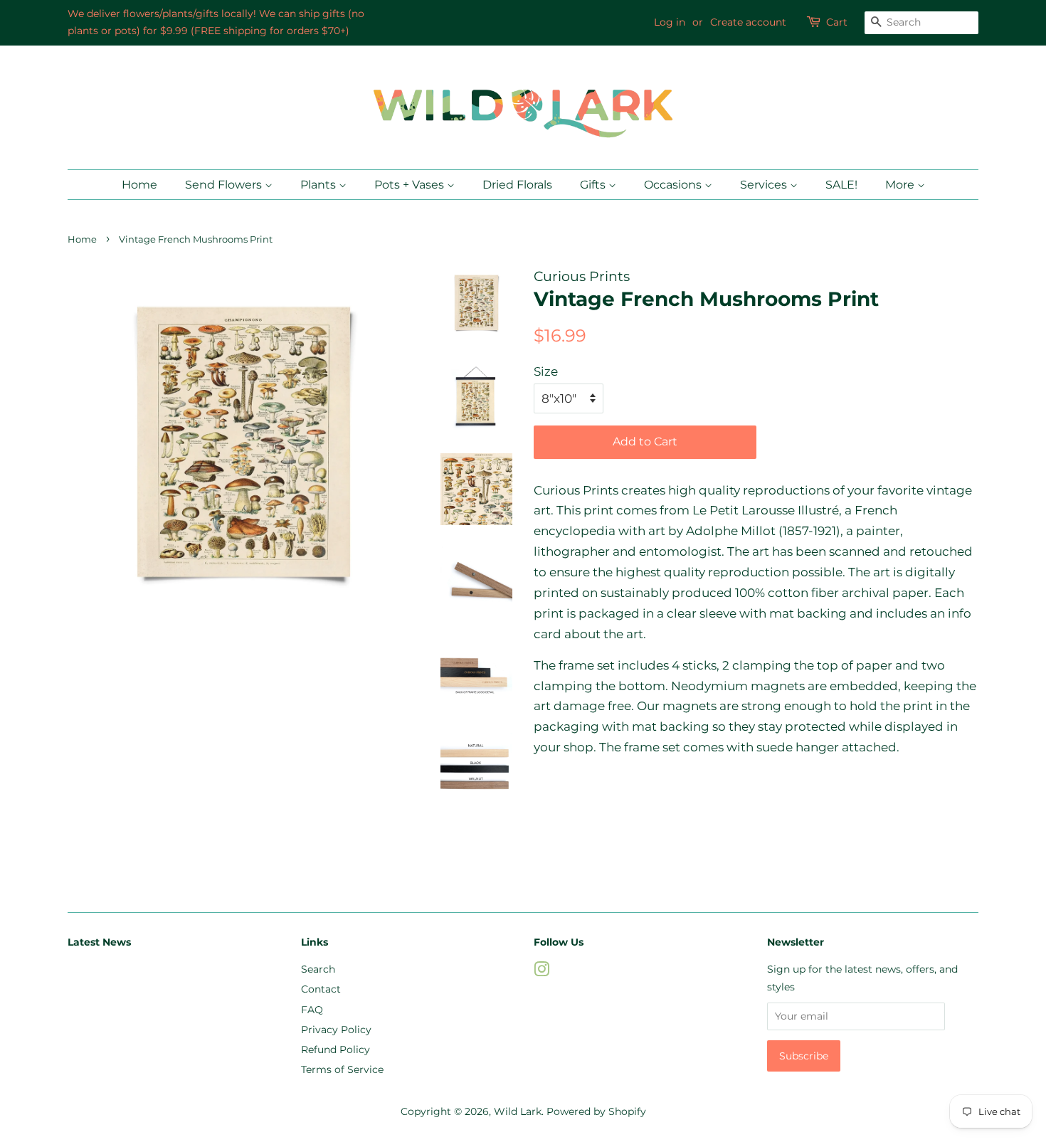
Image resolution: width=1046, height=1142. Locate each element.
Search (318, 969)
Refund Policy (335, 1049)
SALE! (841, 184)
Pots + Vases (410, 184)
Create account (748, 22)
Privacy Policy (336, 1029)
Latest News (99, 942)
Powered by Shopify (596, 1111)
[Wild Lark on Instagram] (541, 972)
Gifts (594, 184)
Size (546, 371)
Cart (836, 22)
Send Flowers (225, 184)
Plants (319, 184)
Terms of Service (342, 1069)
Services (765, 184)
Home (139, 184)
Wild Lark (518, 1111)
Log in (669, 22)
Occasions (674, 184)
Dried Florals (517, 184)
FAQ (312, 1009)
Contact (321, 989)
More (901, 184)
